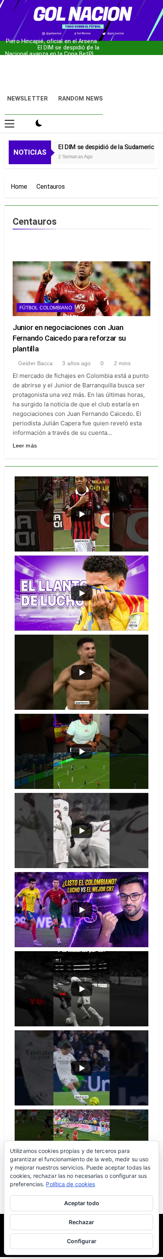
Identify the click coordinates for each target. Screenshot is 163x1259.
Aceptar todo (81, 1203)
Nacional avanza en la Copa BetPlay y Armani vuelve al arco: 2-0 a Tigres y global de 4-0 (52, 49)
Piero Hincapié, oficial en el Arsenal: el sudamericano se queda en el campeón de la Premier (52, 36)
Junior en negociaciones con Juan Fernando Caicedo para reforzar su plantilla (69, 338)
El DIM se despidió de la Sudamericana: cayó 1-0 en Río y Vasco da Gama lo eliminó (56, 43)
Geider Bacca (35, 363)
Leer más (25, 445)
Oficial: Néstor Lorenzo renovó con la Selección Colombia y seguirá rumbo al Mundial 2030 (53, 55)
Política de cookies (70, 1184)
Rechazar (81, 1222)
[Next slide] (95, 46)
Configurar (82, 1241)
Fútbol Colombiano (45, 308)
